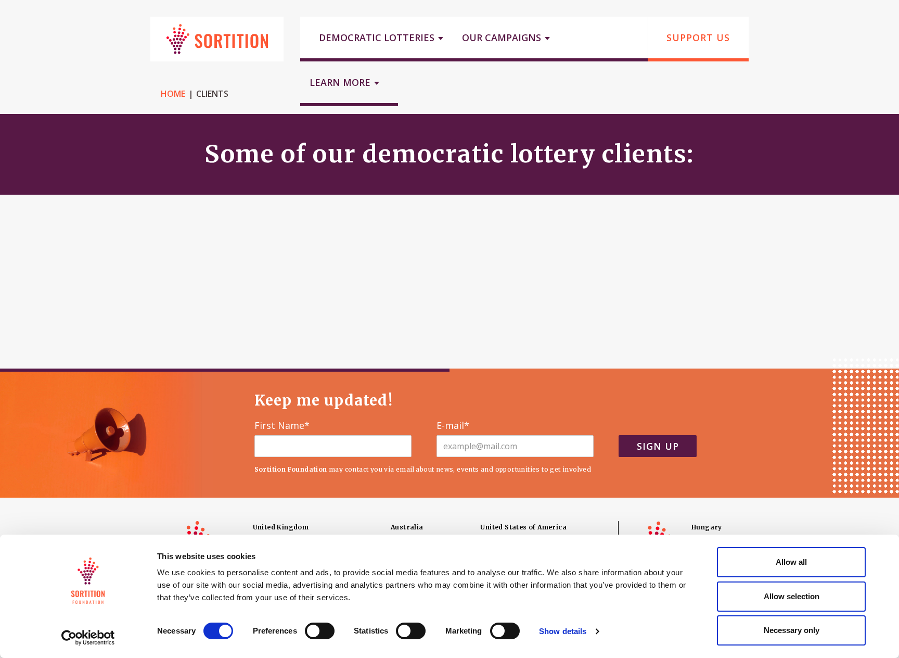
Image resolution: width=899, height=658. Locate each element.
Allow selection (791, 596)
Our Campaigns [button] (503, 37)
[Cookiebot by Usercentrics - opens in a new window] (88, 638)
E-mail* (452, 426)
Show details (562, 631)
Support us (698, 37)
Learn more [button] (341, 82)
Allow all (791, 562)
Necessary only (791, 630)
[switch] (320, 631)
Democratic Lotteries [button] (378, 37)
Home (173, 93)
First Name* (282, 426)
